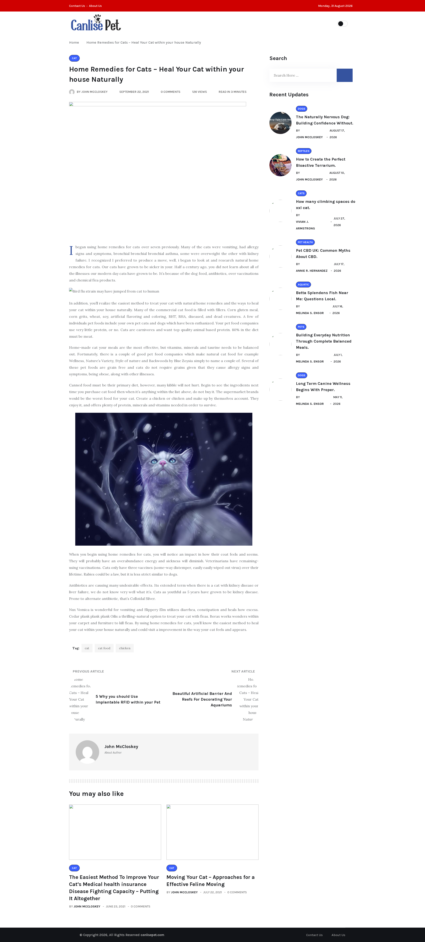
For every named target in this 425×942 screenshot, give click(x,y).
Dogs (249, 23)
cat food (104, 648)
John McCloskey (86, 906)
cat (87, 648)
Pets (184, 23)
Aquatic (273, 23)
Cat (203, 23)
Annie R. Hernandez (312, 271)
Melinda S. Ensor (310, 313)
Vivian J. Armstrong (305, 225)
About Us (95, 6)
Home (75, 42)
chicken (124, 648)
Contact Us (77, 6)
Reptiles (226, 23)
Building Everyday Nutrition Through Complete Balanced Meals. (324, 341)
